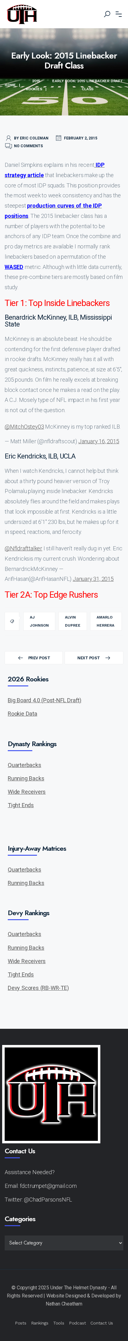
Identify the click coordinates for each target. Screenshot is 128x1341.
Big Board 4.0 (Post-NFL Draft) (44, 700)
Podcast (77, 1322)
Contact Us (101, 1322)
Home (10, 85)
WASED (14, 267)
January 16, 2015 (98, 441)
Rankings (39, 1322)
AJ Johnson (39, 621)
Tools (58, 1322)
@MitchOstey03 (24, 426)
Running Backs (26, 778)
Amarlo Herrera (105, 621)
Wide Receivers (27, 791)
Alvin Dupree (72, 621)
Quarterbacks (24, 765)
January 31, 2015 (93, 579)
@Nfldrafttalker (23, 548)
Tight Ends (21, 805)
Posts (20, 1322)
